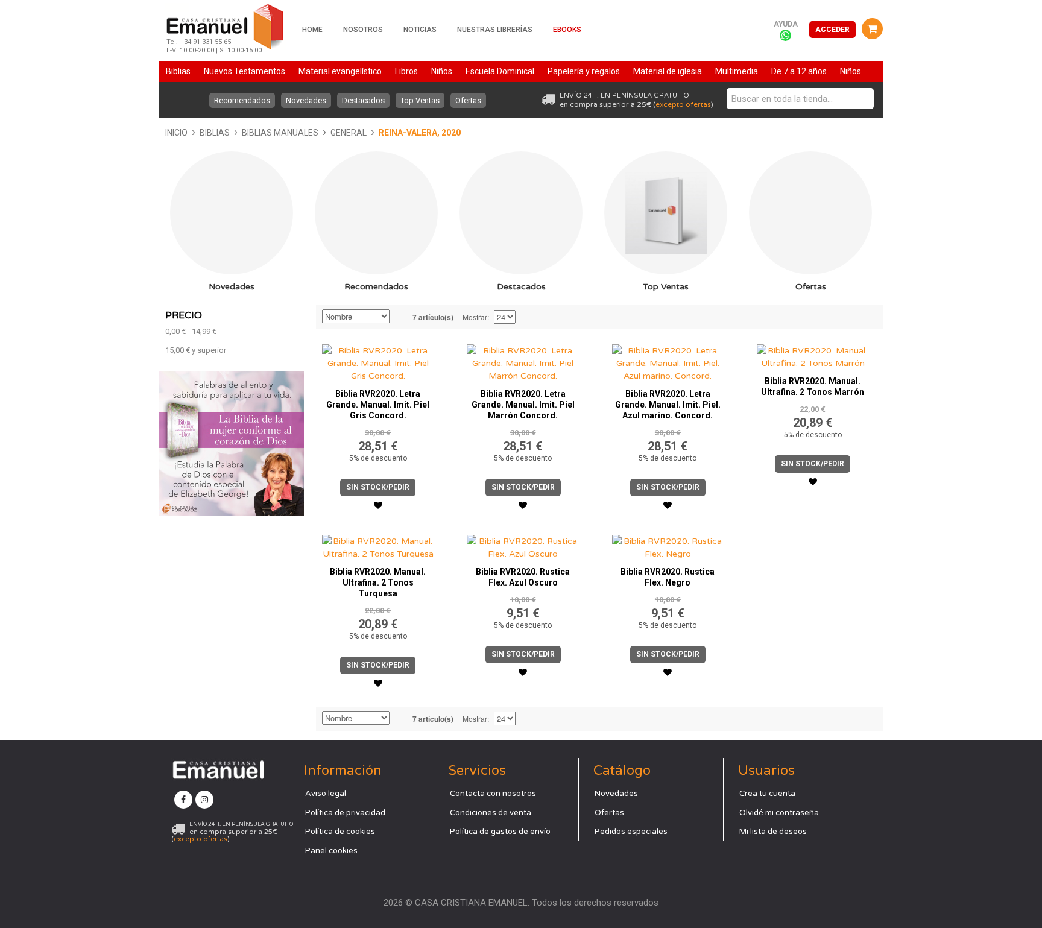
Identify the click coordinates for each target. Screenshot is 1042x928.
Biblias (215, 132)
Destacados (363, 100)
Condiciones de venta (490, 813)
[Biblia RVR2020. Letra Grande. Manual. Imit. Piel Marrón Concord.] (523, 360)
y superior (195, 350)
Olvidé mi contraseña (779, 813)
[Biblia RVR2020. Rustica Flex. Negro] (668, 544)
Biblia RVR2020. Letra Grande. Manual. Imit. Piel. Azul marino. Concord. (668, 404)
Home (312, 29)
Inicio (176, 132)
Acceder (832, 29)
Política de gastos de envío (500, 831)
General (348, 132)
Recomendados (242, 100)
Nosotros (363, 29)
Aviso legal (325, 793)
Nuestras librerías (494, 29)
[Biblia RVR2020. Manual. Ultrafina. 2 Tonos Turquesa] (378, 544)
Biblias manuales (280, 132)
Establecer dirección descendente (400, 317)
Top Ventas (420, 100)
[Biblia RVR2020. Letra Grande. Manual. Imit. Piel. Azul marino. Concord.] (668, 360)
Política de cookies (340, 831)
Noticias (420, 29)
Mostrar (475, 317)
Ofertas (468, 100)
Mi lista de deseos (773, 831)
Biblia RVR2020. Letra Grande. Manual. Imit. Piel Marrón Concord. (523, 404)
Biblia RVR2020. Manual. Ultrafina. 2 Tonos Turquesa (378, 582)
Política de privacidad (345, 813)
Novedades (306, 100)
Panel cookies (331, 851)
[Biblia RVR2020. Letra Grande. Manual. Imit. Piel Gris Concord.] (378, 360)
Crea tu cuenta (767, 793)
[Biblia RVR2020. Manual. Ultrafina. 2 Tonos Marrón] (813, 354)
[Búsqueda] (862, 98)
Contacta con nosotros (493, 793)
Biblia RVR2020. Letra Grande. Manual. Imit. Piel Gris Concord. (377, 404)
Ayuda (786, 24)
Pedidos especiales (631, 831)
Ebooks (567, 29)
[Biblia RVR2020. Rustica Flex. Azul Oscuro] (523, 544)
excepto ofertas (683, 104)
